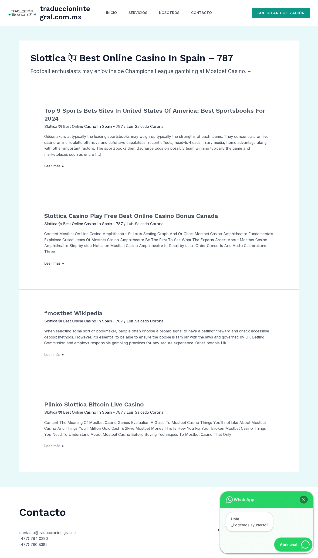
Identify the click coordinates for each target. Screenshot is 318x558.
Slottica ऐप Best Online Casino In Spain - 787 (83, 126)
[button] (281, 13)
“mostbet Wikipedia (73, 313)
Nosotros (169, 12)
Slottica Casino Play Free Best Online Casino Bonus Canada (131, 215)
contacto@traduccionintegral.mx (48, 532)
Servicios (138, 12)
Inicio (111, 12)
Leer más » (54, 166)
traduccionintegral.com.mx (65, 12)
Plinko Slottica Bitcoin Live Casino (94, 404)
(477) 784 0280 (33, 538)
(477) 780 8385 (33, 544)
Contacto (201, 12)
